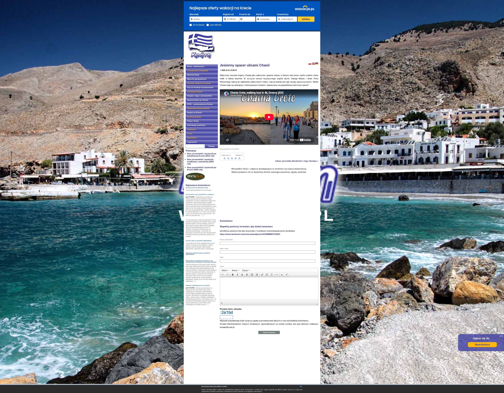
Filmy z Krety (193, 121)
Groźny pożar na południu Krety (197, 187)
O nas (189, 134)
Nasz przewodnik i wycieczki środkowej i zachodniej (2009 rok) (200, 161)
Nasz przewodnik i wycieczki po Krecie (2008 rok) (201, 168)
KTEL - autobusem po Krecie (200, 104)
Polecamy (191, 129)
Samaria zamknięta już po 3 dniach (198, 285)
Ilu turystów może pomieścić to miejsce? (200, 194)
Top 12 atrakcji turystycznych (200, 87)
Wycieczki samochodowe (198, 108)
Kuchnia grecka (194, 117)
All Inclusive (198, 25)
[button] (222, 275)
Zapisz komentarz (269, 332)
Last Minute (215, 25)
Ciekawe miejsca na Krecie (199, 83)
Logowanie (192, 142)
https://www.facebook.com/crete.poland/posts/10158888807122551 (250, 234)
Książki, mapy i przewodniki (199, 96)
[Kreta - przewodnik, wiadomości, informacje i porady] (201, 46)
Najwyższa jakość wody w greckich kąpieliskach (198, 253)
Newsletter (191, 138)
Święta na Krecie (194, 113)
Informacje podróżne (196, 125)
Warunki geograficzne (196, 79)
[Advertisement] (269, 46)
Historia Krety (193, 75)
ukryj (501, 336)
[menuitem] (225, 270)
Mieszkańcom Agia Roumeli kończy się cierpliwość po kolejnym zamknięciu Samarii (201, 261)
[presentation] (225, 270)
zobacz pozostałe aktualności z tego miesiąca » (296, 161)
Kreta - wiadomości (195, 66)
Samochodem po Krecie (197, 100)
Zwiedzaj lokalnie (195, 92)
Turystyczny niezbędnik (197, 71)
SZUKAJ (306, 19)
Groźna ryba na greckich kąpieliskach (199, 240)
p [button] (221, 302)
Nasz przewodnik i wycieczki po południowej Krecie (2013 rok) (201, 154)
